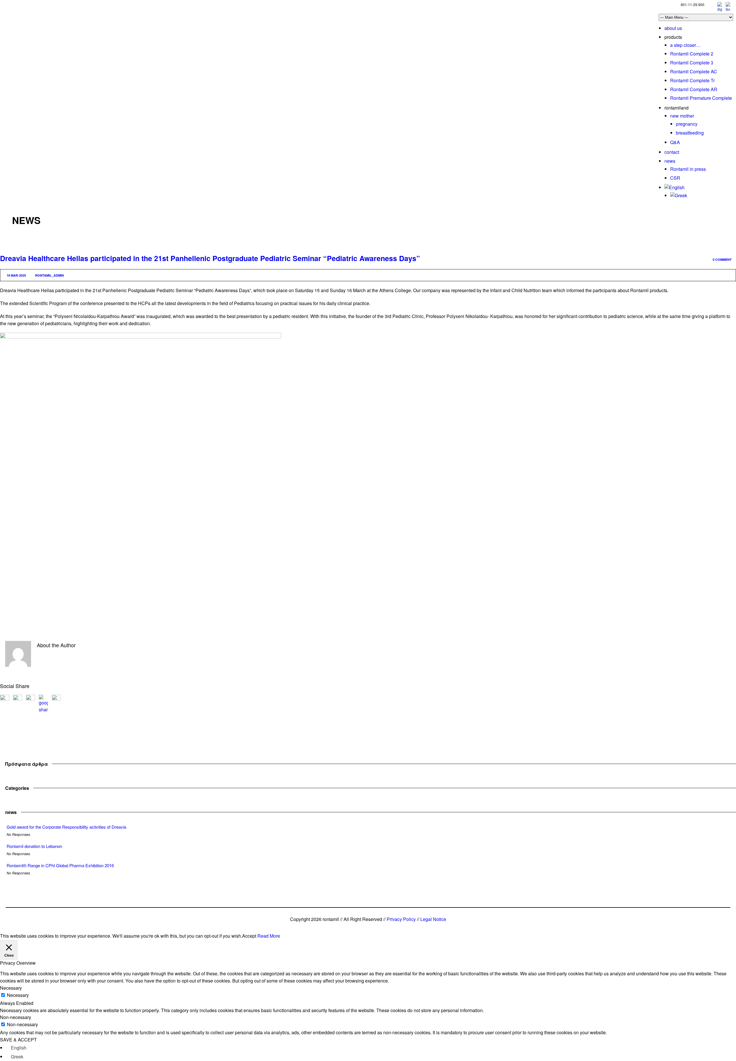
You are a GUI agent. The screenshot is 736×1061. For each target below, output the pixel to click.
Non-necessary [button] (15, 1017)
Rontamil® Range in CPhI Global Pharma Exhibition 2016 (60, 865)
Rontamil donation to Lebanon (34, 846)
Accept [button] (249, 935)
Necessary (18, 995)
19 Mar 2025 (16, 275)
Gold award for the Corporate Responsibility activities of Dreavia (66, 827)
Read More (268, 935)
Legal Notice (433, 919)
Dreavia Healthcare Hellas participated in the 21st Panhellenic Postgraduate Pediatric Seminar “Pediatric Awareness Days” (210, 258)
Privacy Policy (401, 919)
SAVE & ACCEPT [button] (18, 1039)
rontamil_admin (49, 275)
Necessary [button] (11, 988)
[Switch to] (674, 187)
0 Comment (722, 259)
